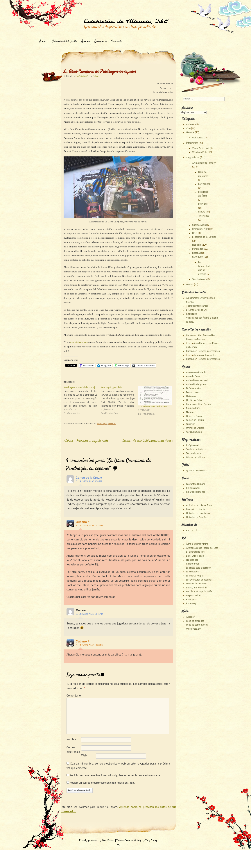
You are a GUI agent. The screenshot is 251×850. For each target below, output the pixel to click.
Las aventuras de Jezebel (198, 579)
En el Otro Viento (195, 556)
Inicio (42, 41)
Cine (188, 128)
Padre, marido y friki (196, 587)
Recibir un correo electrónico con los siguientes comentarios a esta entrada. (115, 775)
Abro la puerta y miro (197, 544)
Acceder (190, 617)
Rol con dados (193, 488)
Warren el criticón (195, 457)
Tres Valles (203, 216)
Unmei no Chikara (195, 428)
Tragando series (194, 453)
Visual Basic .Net (200, 148)
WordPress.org (193, 629)
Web (84, 755)
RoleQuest (191, 599)
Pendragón (102, 423)
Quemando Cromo (195, 470)
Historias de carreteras (198, 513)
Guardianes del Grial (64, 41)
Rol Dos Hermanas (195, 492)
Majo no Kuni (193, 408)
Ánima (85, 41)
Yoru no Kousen (194, 432)
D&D (194, 233)
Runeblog (191, 603)
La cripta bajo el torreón (198, 568)
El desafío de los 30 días (204, 237)
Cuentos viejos (199, 225)
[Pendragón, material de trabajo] (82, 400)
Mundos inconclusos (196, 583)
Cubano (96, 76)
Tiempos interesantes (197, 306)
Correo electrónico (73, 749)
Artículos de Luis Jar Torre (199, 505)
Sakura (201, 211)
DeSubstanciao (193, 388)
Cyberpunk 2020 (200, 229)
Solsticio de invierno (196, 449)
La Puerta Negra (194, 575)
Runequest (99, 41)
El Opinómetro (193, 445)
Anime (189, 124)
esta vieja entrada (79, 342)
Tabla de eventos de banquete (153, 406)
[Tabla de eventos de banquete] (155, 395)
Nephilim (196, 245)
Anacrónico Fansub (195, 372)
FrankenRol (192, 560)
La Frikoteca (192, 571)
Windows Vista (199, 152)
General (190, 132)
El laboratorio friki (195, 552)
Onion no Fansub (194, 416)
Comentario (118, 695)
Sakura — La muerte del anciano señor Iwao (148, 441)
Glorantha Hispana (195, 484)
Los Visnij (202, 204)
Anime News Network (197, 380)
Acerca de (116, 41)
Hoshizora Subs (194, 400)
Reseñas (112, 423)
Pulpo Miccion (193, 595)
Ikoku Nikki (191, 314)
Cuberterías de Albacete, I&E (126, 21)
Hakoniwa (191, 396)
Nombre (71, 739)
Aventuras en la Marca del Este (202, 548)
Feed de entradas (195, 621)
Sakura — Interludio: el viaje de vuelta (86, 441)
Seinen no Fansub (195, 420)
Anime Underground (196, 384)
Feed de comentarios (197, 625)
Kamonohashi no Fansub (198, 404)
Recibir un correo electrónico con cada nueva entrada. (102, 782)
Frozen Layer (192, 392)
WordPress (108, 840)
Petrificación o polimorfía (199, 591)
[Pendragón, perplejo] (119, 400)
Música (189, 284)
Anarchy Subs (193, 376)
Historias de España (196, 517)
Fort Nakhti (204, 184)
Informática (192, 143)
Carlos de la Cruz (88, 477)
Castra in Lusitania (195, 509)
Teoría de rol (198, 279)
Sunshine (190, 424)
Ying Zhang (151, 840)
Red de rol (191, 530)
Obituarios (197, 137)
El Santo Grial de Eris (196, 310)
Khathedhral (192, 563)
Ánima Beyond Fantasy (204, 163)
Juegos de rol (192, 157)
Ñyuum (189, 412)
